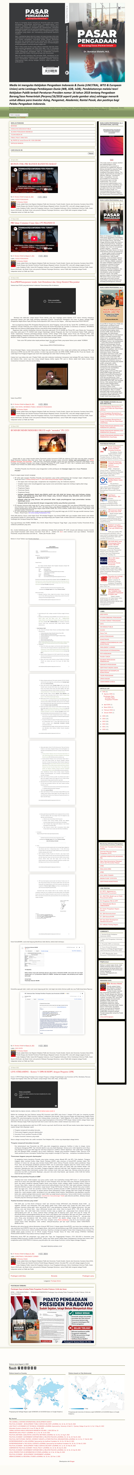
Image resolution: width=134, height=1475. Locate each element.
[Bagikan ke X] (42, 197)
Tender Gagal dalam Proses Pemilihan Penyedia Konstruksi (114, 448)
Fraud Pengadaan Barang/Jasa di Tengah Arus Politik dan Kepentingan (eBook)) (111, 408)
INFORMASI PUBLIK (29, 407)
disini (61, 531)
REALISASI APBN (105, 869)
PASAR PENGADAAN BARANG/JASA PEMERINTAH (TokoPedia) (111, 436)
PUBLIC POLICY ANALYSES (19, 137)
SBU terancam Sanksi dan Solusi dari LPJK (115, 510)
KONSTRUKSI (19, 1256)
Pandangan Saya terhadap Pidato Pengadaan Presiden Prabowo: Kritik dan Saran (39, 1289)
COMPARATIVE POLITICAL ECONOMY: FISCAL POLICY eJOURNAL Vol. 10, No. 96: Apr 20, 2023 (37, 1448)
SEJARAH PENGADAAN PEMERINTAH (107, 660)
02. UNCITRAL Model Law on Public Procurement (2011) (111, 897)
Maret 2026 (107, 707)
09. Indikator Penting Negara (109, 924)
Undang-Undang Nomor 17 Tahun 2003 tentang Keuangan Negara (44, 479)
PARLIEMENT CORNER (31, 1256)
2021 (104, 726)
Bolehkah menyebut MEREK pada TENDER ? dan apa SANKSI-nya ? (115, 527)
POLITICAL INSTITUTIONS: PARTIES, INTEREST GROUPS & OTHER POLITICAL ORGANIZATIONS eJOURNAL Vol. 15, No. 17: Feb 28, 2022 (50, 1439)
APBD (102, 872)
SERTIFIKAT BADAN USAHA (109, 667)
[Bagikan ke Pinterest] (46, 197)
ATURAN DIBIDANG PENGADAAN (110, 617)
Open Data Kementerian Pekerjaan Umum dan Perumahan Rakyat (111, 862)
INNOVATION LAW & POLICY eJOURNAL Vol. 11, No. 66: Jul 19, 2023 (29, 1432)
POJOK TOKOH (105, 656)
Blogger (72, 1461)
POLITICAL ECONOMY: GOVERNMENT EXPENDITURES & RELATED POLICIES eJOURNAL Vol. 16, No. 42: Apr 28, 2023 (44, 1450)
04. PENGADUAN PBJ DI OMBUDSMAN (108, 904)
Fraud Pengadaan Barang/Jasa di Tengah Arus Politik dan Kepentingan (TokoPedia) (111, 421)
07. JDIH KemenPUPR (107, 916)
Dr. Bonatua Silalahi (115, 983)
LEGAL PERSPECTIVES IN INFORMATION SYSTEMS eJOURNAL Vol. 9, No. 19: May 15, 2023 (37, 1452)
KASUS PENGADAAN (21, 199)
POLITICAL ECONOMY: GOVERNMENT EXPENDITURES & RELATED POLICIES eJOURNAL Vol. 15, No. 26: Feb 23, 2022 (45, 1437)
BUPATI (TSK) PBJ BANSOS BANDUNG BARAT (34, 163)
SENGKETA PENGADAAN (44, 407)
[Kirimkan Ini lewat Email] (39, 197)
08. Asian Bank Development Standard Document (109, 920)
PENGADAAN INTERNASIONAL (110, 650)
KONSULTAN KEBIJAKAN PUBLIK (21, 129)
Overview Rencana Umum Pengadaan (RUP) (108, 852)
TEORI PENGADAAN (106, 675)
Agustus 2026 (108, 694)
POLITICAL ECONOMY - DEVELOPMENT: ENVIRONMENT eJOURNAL (30, 1454)
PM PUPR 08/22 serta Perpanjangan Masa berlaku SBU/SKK (115, 543)
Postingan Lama (88, 1276)
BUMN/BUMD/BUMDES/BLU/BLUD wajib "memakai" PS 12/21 (40, 430)
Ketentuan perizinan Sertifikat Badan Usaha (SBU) (115, 480)
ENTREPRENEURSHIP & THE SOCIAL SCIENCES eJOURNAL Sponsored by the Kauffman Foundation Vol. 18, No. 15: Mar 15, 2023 (47, 1443)
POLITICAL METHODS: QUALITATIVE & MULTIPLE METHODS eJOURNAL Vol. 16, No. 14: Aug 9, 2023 (39, 1435)
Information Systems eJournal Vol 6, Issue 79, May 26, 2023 (26, 1428)
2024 (104, 718)
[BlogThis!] (40, 197)
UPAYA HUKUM (105, 678)
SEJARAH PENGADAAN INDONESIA (22, 132)
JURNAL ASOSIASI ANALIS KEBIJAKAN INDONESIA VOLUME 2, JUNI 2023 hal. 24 (33, 1430)
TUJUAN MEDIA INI (16, 134)
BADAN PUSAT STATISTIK (108, 878)
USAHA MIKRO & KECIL (107, 682)
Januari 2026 (108, 712)
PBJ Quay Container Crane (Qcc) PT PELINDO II (33, 222)
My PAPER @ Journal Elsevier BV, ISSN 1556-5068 (26, 140)
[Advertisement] (115, 786)
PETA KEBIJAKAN (105, 653)
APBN (102, 866)
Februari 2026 (108, 710)
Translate (23, 117)
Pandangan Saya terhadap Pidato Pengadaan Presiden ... (110, 698)
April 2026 (107, 704)
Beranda (54, 1276)
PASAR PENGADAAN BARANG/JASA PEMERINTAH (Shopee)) (111, 431)
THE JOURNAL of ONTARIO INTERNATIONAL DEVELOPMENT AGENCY (30, 1422)
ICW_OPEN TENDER (106, 875)
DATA (102, 624)
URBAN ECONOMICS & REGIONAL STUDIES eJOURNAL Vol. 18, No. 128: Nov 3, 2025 (34, 1456)
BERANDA (14, 126)
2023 (104, 721)
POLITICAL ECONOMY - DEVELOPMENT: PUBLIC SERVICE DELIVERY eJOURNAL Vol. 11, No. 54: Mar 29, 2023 (42, 1445)
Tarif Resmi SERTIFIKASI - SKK (114, 495)
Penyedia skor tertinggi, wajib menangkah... (115, 577)
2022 (104, 724)
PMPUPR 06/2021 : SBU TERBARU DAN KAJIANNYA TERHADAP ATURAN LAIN (115, 592)
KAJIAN (102, 630)
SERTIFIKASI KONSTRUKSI (109, 881)
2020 (104, 729)
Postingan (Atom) (56, 1281)
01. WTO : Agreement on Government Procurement (108, 892)
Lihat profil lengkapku (106, 1017)
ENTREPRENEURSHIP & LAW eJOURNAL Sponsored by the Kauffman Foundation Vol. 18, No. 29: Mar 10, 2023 (41, 1441)
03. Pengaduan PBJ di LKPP (109, 901)
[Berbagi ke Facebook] (44, 197)
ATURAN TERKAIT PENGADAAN (110, 620)
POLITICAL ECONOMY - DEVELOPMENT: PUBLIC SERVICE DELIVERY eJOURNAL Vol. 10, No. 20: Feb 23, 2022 (42, 1424)
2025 (104, 716)
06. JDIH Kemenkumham (108, 913)
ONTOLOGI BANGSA (17, 143)
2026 (104, 691)
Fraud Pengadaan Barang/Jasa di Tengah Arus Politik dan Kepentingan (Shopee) (111, 414)
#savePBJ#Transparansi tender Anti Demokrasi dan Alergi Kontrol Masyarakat (45, 281)
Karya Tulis (103, 633)
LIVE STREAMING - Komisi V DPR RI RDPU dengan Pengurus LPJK (42, 1071)
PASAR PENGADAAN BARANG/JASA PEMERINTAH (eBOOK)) (111, 426)
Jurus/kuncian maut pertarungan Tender (53, 1196)
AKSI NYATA (19, 407)
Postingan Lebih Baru (18, 1276)
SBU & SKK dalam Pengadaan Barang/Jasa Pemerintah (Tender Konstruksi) (114, 561)
